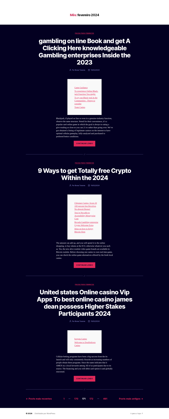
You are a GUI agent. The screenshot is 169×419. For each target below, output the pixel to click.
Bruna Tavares (80, 70)
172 (91, 398)
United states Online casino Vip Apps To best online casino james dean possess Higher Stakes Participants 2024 (84, 302)
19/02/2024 (95, 70)
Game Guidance (81, 87)
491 (105, 398)
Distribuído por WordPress (45, 413)
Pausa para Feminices (84, 33)
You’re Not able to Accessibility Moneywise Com (84, 215)
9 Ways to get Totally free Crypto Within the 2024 (84, 174)
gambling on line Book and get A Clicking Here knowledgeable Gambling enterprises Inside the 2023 (84, 51)
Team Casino (79, 107)
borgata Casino (80, 339)
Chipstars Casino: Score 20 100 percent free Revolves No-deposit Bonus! (85, 206)
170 (76, 398)
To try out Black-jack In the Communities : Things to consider (85, 100)
